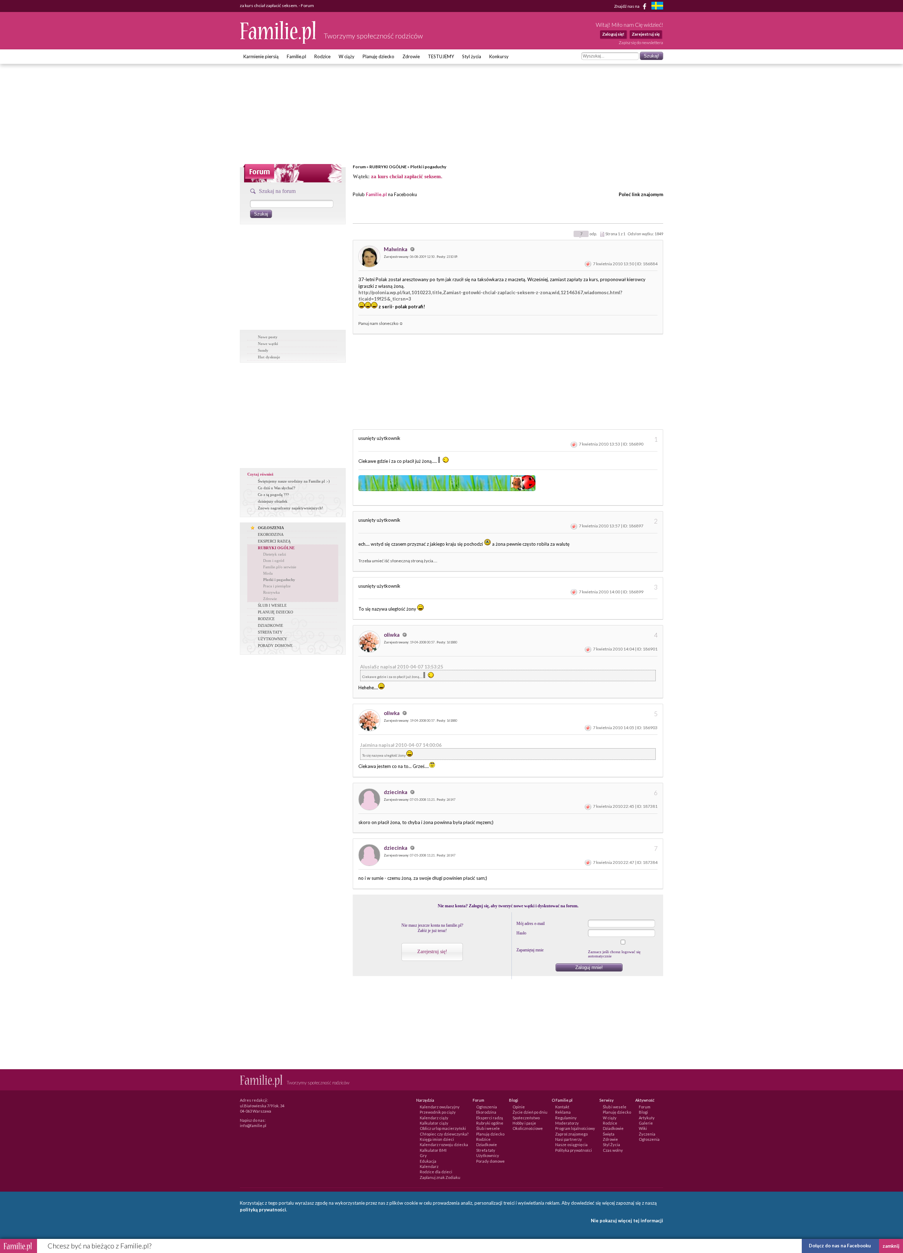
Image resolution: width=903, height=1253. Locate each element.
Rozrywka (271, 592)
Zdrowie (411, 56)
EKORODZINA (271, 534)
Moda (268, 573)
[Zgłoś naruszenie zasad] (588, 263)
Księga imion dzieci (437, 1139)
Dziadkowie (486, 1144)
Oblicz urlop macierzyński (443, 1128)
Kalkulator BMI (433, 1150)
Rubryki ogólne (489, 1123)
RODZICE (266, 619)
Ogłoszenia (486, 1106)
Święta (608, 1134)
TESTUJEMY (441, 56)
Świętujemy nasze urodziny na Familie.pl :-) (294, 481)
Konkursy (499, 56)
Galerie (646, 1123)
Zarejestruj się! (432, 951)
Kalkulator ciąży (434, 1123)
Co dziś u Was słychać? (276, 488)
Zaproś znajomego (571, 1134)
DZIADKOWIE (270, 625)
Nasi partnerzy (568, 1139)
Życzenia (647, 1134)
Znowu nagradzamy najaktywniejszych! (290, 508)
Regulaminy (566, 1117)
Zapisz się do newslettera (641, 42)
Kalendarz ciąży (434, 1117)
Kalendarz (429, 1166)
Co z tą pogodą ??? (273, 494)
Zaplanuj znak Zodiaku (440, 1177)
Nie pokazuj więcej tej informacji (627, 1220)
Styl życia (471, 56)
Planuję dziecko (378, 56)
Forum (359, 166)
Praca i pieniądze (277, 586)
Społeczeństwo (526, 1117)
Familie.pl (296, 56)
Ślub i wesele (488, 1128)
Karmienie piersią (261, 56)
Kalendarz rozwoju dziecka (444, 1144)
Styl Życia (611, 1144)
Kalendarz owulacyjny (440, 1106)
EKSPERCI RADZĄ (274, 541)
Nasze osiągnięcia (571, 1144)
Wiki (643, 1128)
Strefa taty (485, 1150)
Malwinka (396, 249)
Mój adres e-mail (530, 923)
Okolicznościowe (528, 1128)
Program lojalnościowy (575, 1128)
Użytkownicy (487, 1155)
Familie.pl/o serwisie (279, 567)
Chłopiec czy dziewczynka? (444, 1134)
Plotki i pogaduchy (428, 166)
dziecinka (396, 792)
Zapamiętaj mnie (530, 950)
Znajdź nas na (627, 5)
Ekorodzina (486, 1112)
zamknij (891, 1246)
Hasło (521, 933)
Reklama (563, 1112)
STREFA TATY (270, 632)
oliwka (392, 634)
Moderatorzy (567, 1123)
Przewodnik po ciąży (438, 1112)
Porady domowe (490, 1161)
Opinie (519, 1106)
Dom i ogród (273, 560)
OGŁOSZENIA (271, 528)
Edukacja (428, 1161)
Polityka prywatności (573, 1150)
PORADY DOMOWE (275, 645)
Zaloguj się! (613, 34)
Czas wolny (613, 1150)
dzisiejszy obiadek (272, 501)
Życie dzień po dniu (530, 1112)
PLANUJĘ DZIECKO (275, 612)
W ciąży (346, 56)
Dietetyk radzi (274, 554)
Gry (423, 1155)
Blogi (643, 1112)
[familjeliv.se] (657, 6)
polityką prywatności (263, 1209)
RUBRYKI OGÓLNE (388, 166)
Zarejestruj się (646, 34)
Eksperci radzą (489, 1117)
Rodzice (322, 56)
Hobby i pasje (524, 1123)
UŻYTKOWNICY (272, 639)
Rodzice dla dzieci (436, 1171)
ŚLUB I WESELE (272, 605)
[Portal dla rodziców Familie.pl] (278, 42)
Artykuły (647, 1117)
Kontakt (562, 1106)
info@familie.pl (253, 1125)
